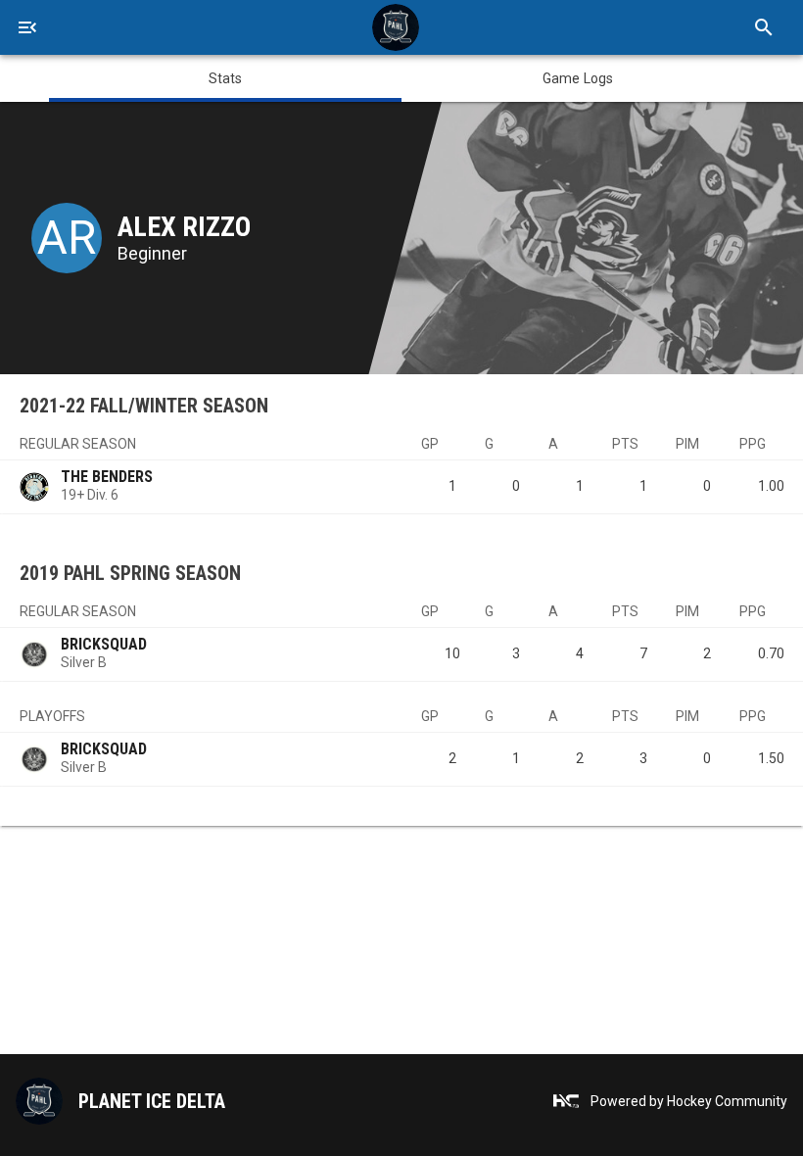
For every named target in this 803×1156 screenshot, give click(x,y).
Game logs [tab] (578, 78)
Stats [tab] (226, 78)
